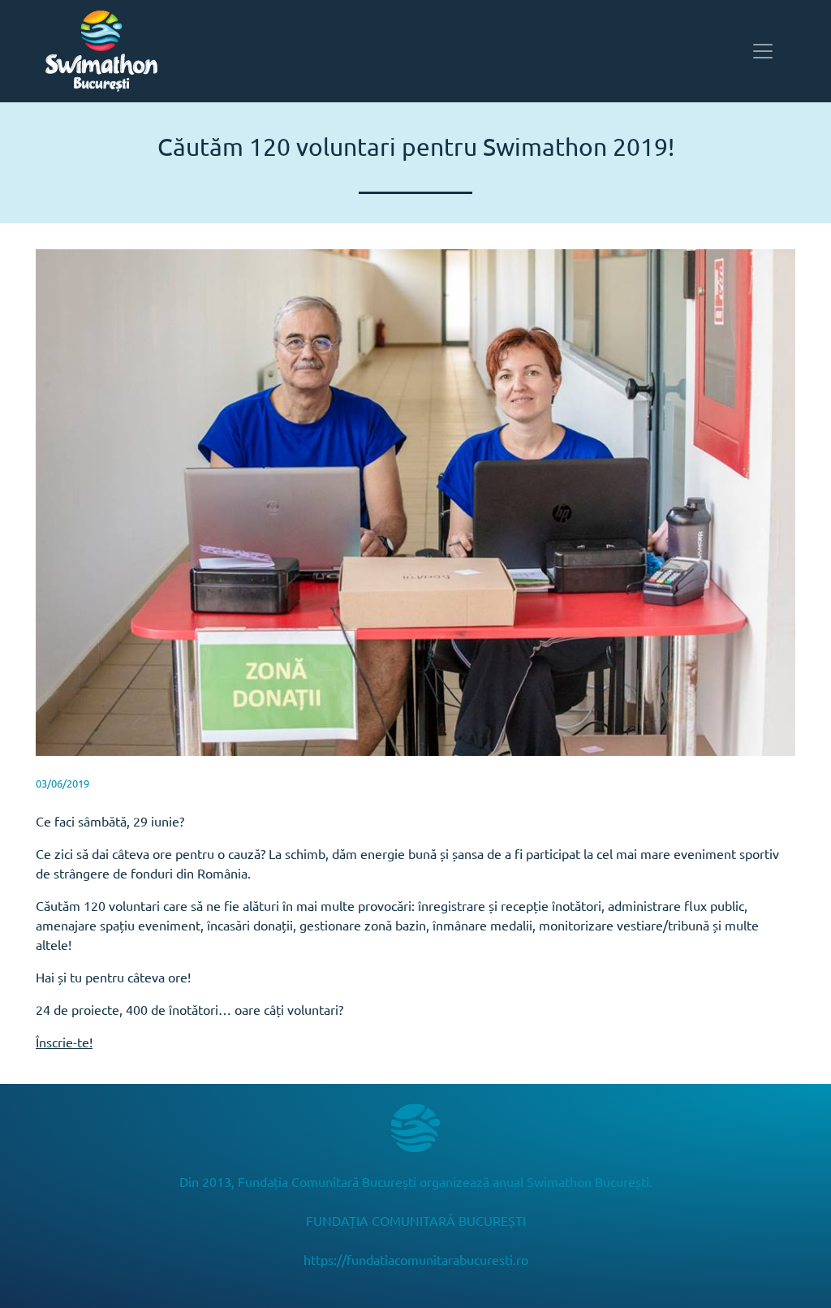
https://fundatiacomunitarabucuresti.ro (416, 1259)
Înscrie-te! (64, 1042)
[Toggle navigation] (763, 51)
